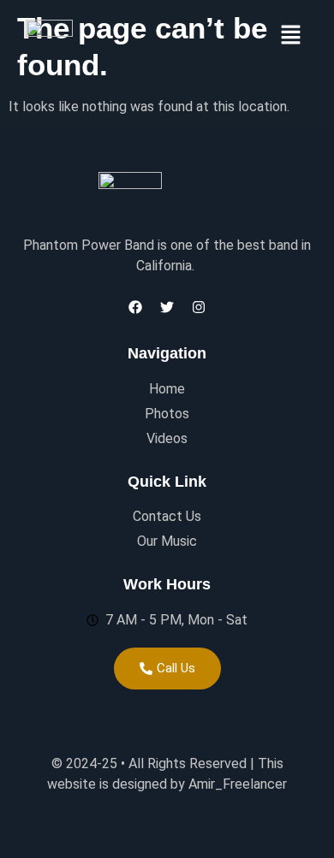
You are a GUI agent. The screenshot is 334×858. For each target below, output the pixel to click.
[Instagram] (198, 307)
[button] (291, 36)
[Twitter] (167, 307)
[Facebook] (135, 307)
